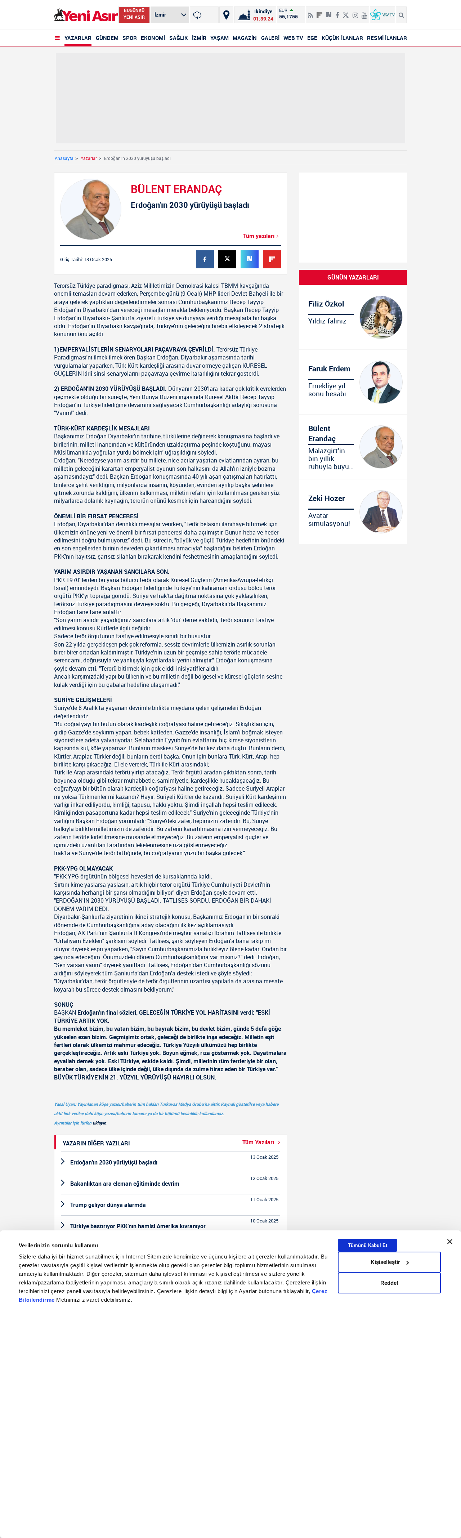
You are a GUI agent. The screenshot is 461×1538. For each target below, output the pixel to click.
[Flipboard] (319, 12)
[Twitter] (346, 12)
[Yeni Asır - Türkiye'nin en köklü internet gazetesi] (86, 15)
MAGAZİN (245, 37)
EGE (312, 37)
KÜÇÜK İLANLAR (342, 37)
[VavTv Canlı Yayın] (382, 14)
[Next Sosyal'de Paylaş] (329, 12)
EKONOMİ (153, 37)
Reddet (389, 1283)
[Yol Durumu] (226, 14)
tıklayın (99, 1123)
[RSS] (310, 12)
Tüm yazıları (258, 236)
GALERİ (270, 37)
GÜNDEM (107, 37)
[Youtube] (364, 12)
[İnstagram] (355, 12)
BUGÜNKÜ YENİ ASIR (134, 13)
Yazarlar (89, 158)
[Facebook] (337, 12)
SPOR (129, 37)
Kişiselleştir (385, 1262)
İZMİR (199, 37)
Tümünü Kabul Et (367, 1245)
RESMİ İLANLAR (387, 37)
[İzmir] (204, 15)
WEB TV (293, 37)
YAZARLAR (77, 37)
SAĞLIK (178, 37)
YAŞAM (219, 37)
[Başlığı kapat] (449, 1241)
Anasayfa (64, 158)
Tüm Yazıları (259, 1142)
